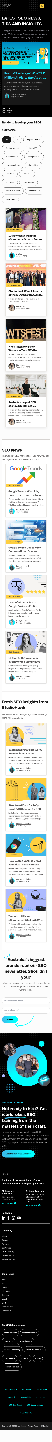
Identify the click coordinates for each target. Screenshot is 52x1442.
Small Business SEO (34, 1350)
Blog (4, 1303)
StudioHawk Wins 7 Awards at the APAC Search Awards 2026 (25, 294)
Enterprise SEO (34, 157)
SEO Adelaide (25, 1397)
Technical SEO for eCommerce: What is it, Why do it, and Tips (25, 919)
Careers (5, 1240)
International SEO (13, 165)
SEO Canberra (26, 1413)
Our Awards (6, 1248)
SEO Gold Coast (15, 1405)
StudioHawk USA (8, 1260)
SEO (4, 1279)
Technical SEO (35, 191)
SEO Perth (11, 1397)
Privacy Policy (33, 1426)
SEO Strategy (28, 182)
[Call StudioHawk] (41, 6)
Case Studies (7, 1307)
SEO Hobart (40, 1397)
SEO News (10, 182)
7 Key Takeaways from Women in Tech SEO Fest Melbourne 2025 (23, 350)
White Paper (10, 199)
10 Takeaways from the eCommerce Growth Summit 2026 (26, 239)
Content (5, 1287)
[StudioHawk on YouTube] (19, 1218)
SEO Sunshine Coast (35, 1405)
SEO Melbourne (11, 1389)
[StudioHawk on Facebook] (8, 1218)
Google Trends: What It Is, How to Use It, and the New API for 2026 (24, 494)
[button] (9, 110)
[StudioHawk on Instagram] (13, 1218)
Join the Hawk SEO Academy (18, 1154)
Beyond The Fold (33, 140)
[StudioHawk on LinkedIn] (3, 1218)
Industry (5, 1299)
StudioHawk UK (8, 1256)
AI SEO (38, 1358)
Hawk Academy (8, 1252)
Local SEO (10, 174)
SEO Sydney (27, 1389)
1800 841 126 (7, 1203)
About (4, 1236)
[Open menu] (47, 5)
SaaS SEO (27, 174)
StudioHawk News (13, 191)
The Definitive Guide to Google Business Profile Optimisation (22, 606)
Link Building (33, 165)
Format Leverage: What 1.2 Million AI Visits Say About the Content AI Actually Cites (24, 79)
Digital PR (33, 148)
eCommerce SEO (12, 157)
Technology (6, 1295)
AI (17, 140)
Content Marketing (13, 148)
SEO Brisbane (41, 1389)
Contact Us (6, 1311)
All (7, 140)
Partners (5, 1244)
